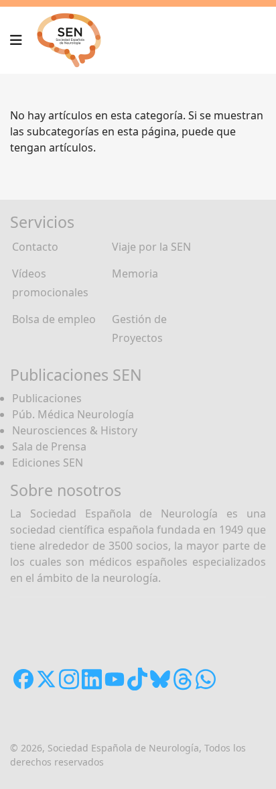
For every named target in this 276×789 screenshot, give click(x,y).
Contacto (35, 246)
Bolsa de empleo (54, 319)
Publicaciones (47, 398)
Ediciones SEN (47, 462)
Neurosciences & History (74, 430)
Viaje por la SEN (151, 246)
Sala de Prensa (49, 446)
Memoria (135, 273)
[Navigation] (16, 40)
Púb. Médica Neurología (73, 414)
